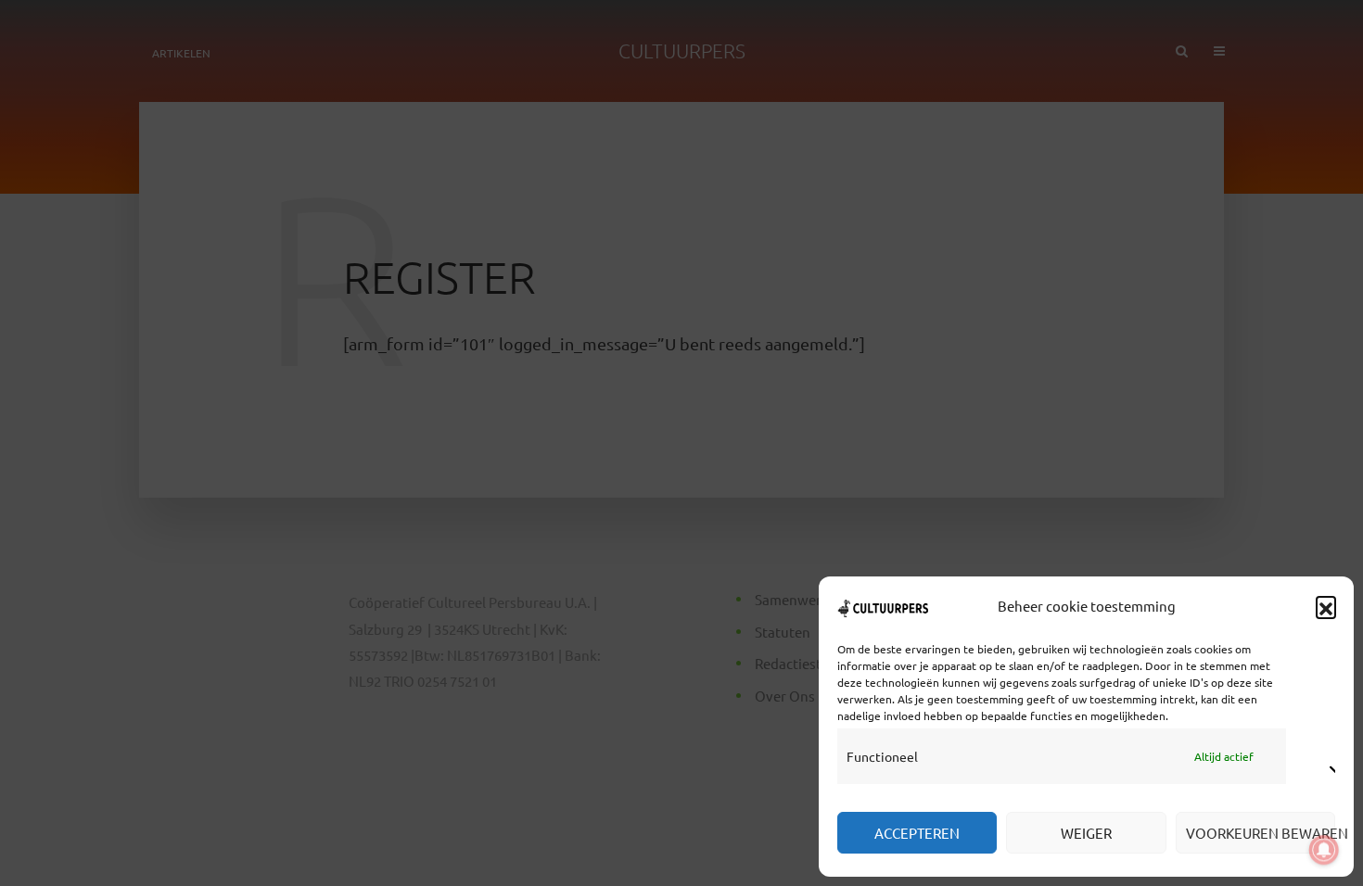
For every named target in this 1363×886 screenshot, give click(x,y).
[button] (1326, 606)
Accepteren (917, 833)
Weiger (1086, 833)
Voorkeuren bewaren (1260, 833)
